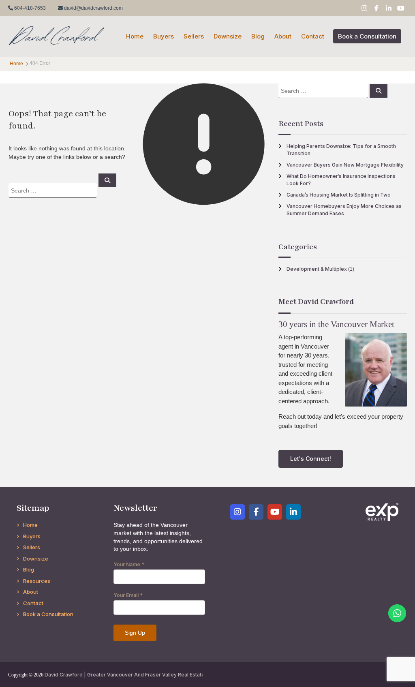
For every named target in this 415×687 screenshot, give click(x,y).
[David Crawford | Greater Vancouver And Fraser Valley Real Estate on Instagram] (237, 512)
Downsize (228, 36)
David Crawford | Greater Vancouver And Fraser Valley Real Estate (125, 675)
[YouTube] (274, 512)
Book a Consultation (367, 36)
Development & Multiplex (317, 269)
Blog (258, 36)
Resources (36, 581)
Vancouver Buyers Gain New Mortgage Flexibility (345, 165)
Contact (312, 36)
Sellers (194, 36)
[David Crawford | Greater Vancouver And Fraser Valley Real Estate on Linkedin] (293, 512)
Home (134, 36)
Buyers (163, 36)
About (282, 36)
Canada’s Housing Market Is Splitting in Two (339, 195)
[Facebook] (256, 512)
